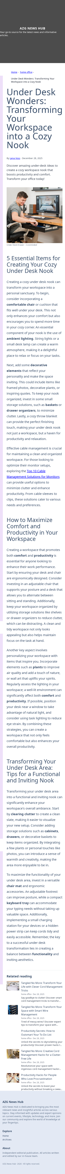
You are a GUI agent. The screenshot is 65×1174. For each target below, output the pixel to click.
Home (14, 72)
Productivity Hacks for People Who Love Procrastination (38, 1077)
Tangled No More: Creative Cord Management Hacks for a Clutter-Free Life (41, 1054)
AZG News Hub (32, 28)
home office (26, 72)
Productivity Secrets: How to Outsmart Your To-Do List (38, 1032)
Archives (7, 1139)
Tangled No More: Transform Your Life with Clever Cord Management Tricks (41, 986)
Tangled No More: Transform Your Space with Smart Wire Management (41, 1010)
